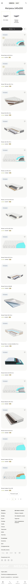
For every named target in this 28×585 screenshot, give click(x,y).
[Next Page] (18, 499)
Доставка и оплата (19, 510)
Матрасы (3, 513)
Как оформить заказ (20, 516)
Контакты (3, 541)
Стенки (3, 526)
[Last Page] (21, 499)
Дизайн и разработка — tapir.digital (9, 577)
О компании (4, 538)
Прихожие (3, 529)
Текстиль (3, 534)
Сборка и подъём (19, 513)
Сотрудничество (5, 546)
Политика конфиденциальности (9, 574)
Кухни (2, 518)
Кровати (3, 510)
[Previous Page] (9, 499)
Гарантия (17, 518)
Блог (2, 543)
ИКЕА (2, 532)
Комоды (3, 521)
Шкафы (3, 516)
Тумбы (2, 524)
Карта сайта (4, 571)
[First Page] (7, 499)
